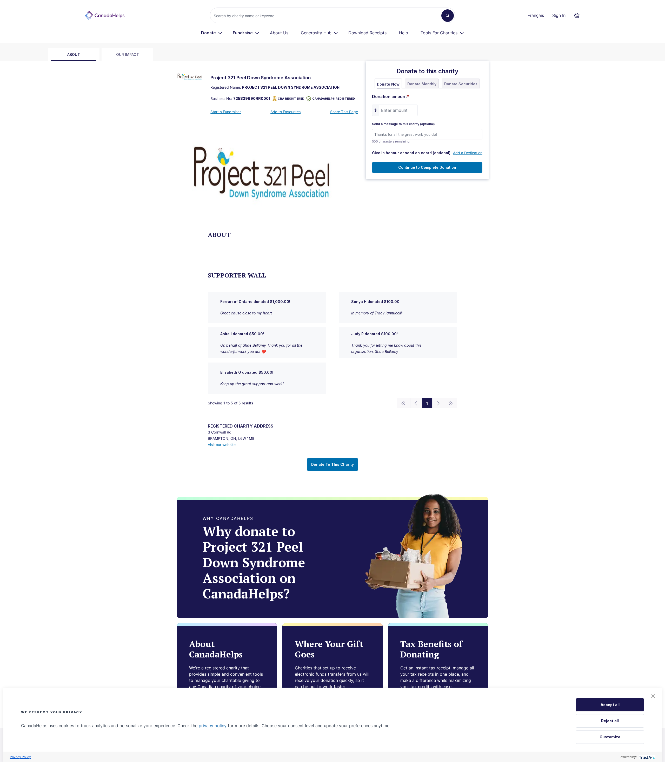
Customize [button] (610, 737)
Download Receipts (367, 32)
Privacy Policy (20, 757)
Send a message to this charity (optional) (403, 124)
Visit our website (222, 444)
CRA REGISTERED (291, 98)
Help (403, 32)
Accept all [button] (610, 704)
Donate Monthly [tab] (421, 84)
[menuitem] (212, 33)
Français (536, 15)
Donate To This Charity (332, 464)
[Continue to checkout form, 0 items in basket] (578, 15)
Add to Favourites (285, 111)
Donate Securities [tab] (460, 84)
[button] (653, 696)
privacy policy (213, 725)
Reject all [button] (610, 721)
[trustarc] (646, 757)
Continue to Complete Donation (427, 167)
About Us (279, 32)
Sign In (559, 15)
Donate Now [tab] (388, 84)
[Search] (447, 15)
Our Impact (127, 54)
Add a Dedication (467, 153)
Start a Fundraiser (225, 111)
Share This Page (344, 111)
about (73, 54)
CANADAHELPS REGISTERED (333, 98)
